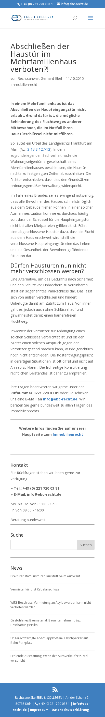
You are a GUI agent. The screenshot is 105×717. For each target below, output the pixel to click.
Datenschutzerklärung (70, 710)
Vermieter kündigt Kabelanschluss (34, 589)
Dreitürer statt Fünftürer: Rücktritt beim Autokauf (45, 576)
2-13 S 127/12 (38, 149)
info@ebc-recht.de (60, 399)
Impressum (39, 710)
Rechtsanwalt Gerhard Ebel (40, 78)
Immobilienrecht (23, 84)
